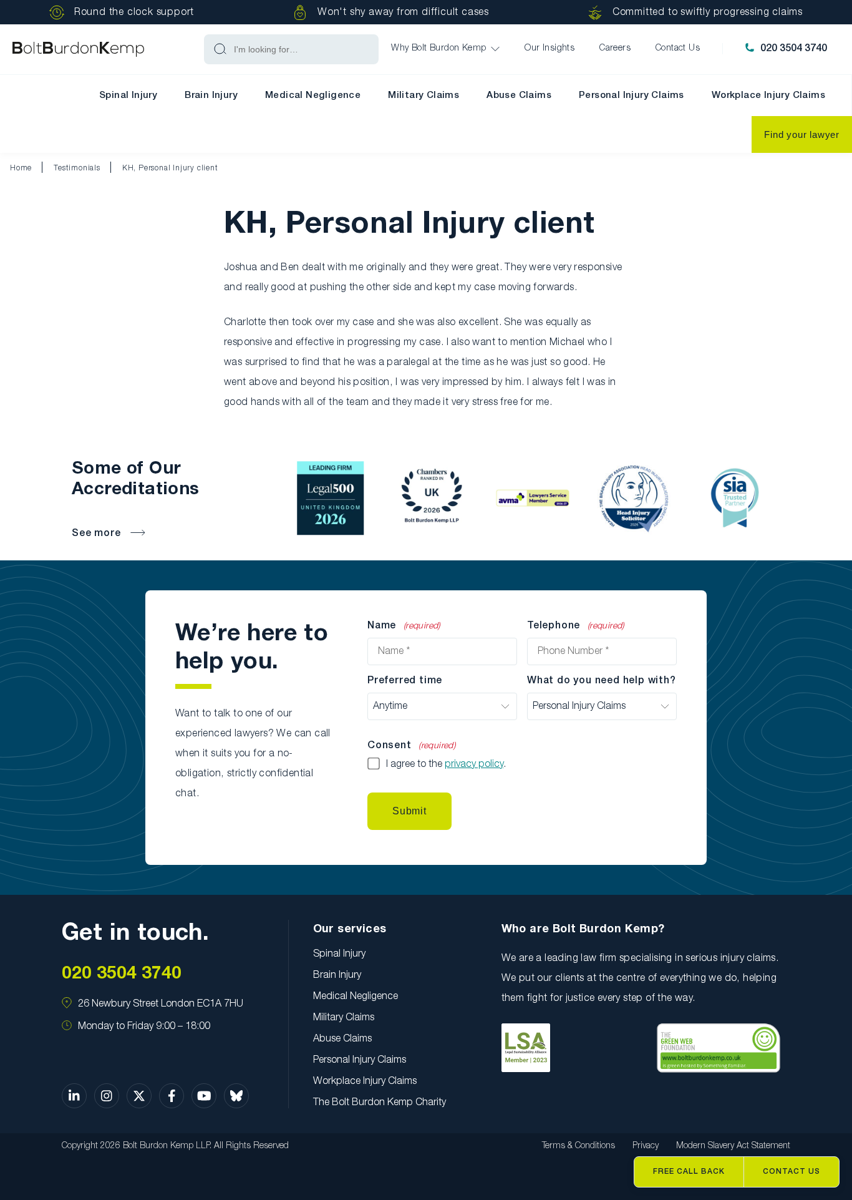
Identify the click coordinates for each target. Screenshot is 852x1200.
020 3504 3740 (793, 48)
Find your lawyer (802, 134)
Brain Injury (211, 95)
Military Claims (423, 95)
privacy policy (474, 764)
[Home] (78, 49)
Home (21, 168)
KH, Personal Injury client (170, 168)
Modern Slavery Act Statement (733, 1146)
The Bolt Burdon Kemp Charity (379, 1102)
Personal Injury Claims (631, 95)
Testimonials (77, 168)
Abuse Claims (519, 95)
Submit (409, 811)
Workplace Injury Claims (768, 95)
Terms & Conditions (578, 1146)
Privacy (645, 1146)
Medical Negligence (313, 95)
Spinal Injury (128, 95)
